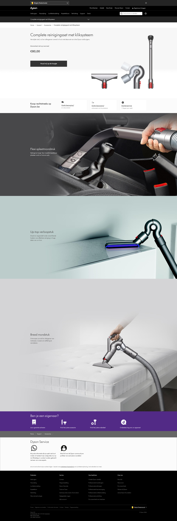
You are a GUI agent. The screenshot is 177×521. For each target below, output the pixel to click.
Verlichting (75, 13)
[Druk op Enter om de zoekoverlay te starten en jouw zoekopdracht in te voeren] (131, 13)
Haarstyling (42, 13)
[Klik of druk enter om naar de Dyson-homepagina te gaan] (33, 8)
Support (82, 13)
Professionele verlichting (95, 496)
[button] (139, 507)
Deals (89, 13)
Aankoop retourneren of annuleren (69, 493)
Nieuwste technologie (36, 496)
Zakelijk (102, 8)
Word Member (94, 8)
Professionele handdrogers (95, 483)
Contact (127, 8)
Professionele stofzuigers (95, 486)
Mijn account (62, 499)
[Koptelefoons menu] (70, 13)
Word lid (120, 479)
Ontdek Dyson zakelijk (94, 479)
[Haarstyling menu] (47, 13)
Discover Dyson (119, 8)
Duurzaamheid (122, 486)
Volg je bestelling (63, 483)
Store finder (109, 8)
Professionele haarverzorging (96, 489)
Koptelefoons (65, 13)
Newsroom (121, 483)
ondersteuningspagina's (67, 467)
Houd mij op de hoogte (48, 64)
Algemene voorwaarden (40, 507)
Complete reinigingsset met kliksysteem (42, 19)
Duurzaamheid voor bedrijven (96, 499)
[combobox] (49, 3)
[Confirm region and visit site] (146, 3)
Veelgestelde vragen (64, 496)
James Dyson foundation (124, 493)
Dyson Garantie (63, 486)
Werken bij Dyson (122, 489)
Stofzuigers (33, 13)
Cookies (61, 507)
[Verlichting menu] (79, 13)
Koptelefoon (33, 489)
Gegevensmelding (74, 507)
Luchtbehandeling (53, 13)
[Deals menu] (91, 13)
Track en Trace (63, 489)
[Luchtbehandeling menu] (60, 13)
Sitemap (66, 507)
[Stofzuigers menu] (38, 13)
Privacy (32, 507)
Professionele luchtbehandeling (97, 493)
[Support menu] (86, 13)
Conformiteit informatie (52, 507)
